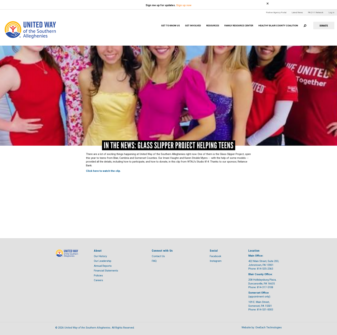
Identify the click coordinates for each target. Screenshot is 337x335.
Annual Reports (103, 265)
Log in (331, 12)
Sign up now (183, 5)
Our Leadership (102, 261)
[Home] (34, 26)
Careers (98, 280)
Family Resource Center (238, 25)
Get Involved (193, 25)
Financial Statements (106, 270)
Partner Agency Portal (276, 12)
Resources (212, 25)
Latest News (297, 12)
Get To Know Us (170, 25)
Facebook (215, 256)
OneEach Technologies (268, 327)
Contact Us (158, 256)
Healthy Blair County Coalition (278, 25)
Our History (100, 256)
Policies (98, 275)
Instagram (216, 261)
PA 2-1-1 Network (315, 12)
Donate (324, 25)
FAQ (154, 261)
